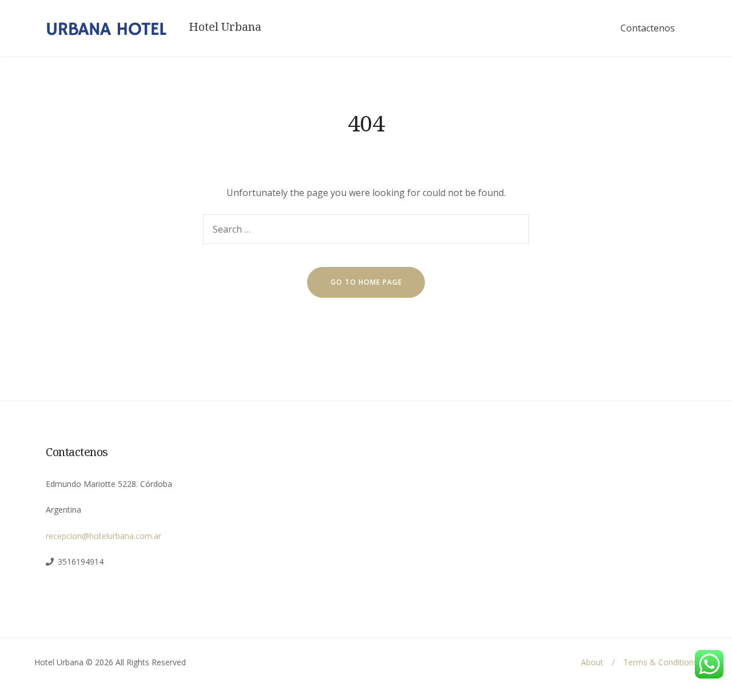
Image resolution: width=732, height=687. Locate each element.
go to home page (366, 282)
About (592, 662)
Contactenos (647, 28)
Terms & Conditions (660, 662)
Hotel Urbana (225, 27)
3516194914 (81, 561)
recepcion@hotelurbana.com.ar (103, 535)
